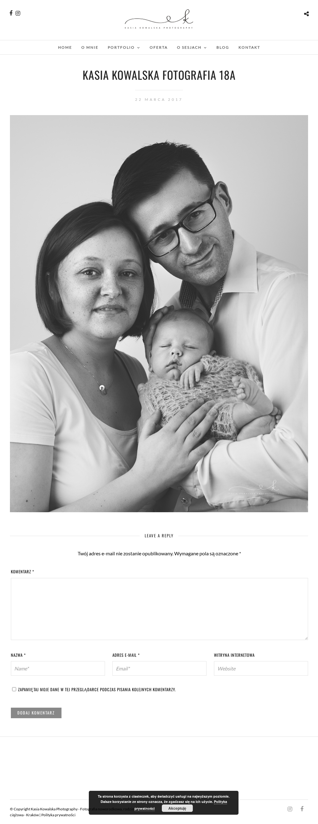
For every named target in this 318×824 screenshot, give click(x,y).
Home (65, 47)
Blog (222, 47)
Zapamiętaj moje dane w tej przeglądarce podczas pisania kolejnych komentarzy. (97, 689)
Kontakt (249, 47)
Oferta (159, 47)
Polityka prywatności (58, 815)
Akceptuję (177, 808)
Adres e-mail (126, 655)
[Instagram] (18, 13)
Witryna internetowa (234, 655)
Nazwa (18, 655)
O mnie (89, 47)
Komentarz (22, 571)
